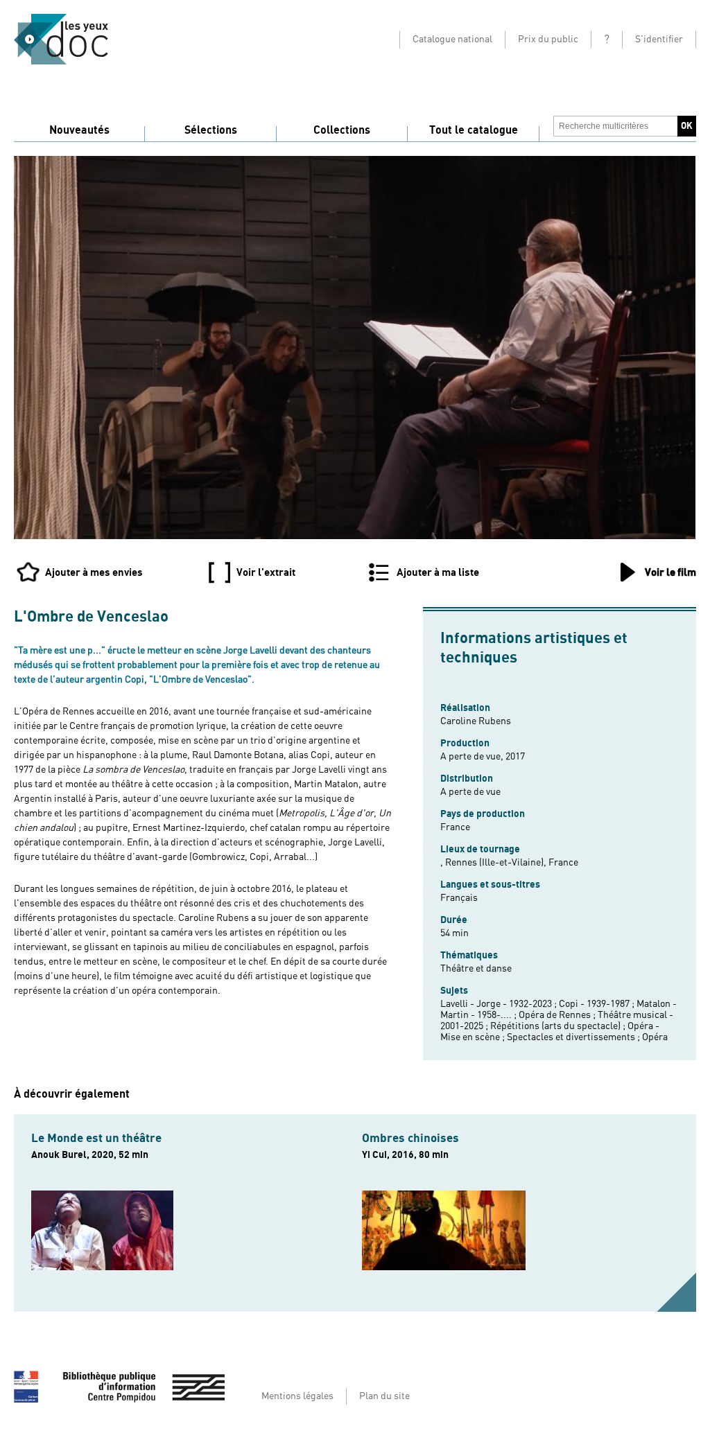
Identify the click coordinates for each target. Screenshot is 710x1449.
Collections (341, 130)
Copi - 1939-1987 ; (598, 1004)
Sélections (210, 130)
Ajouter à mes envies (94, 572)
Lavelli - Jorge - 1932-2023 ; (499, 1004)
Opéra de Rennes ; (558, 1015)
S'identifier (659, 39)
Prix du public (548, 39)
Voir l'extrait (265, 572)
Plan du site (384, 1396)
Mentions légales (297, 1396)
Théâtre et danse (476, 969)
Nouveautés (79, 130)
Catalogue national (452, 39)
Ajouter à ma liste (438, 572)
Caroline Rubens (475, 721)
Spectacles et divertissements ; (574, 1037)
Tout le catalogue (473, 130)
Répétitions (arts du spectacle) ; (558, 1026)
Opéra (655, 1037)
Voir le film (670, 572)
